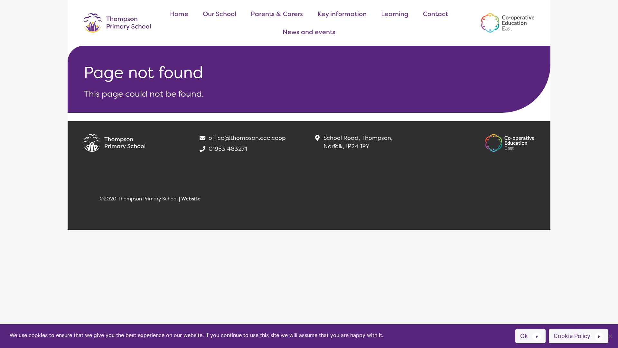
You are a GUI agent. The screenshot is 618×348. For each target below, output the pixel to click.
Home (179, 14)
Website (191, 199)
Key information (342, 14)
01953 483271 (228, 149)
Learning (394, 14)
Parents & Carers (277, 14)
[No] (610, 336)
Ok (524, 336)
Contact (435, 14)
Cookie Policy (572, 336)
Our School (219, 14)
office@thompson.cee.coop (247, 138)
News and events (309, 32)
